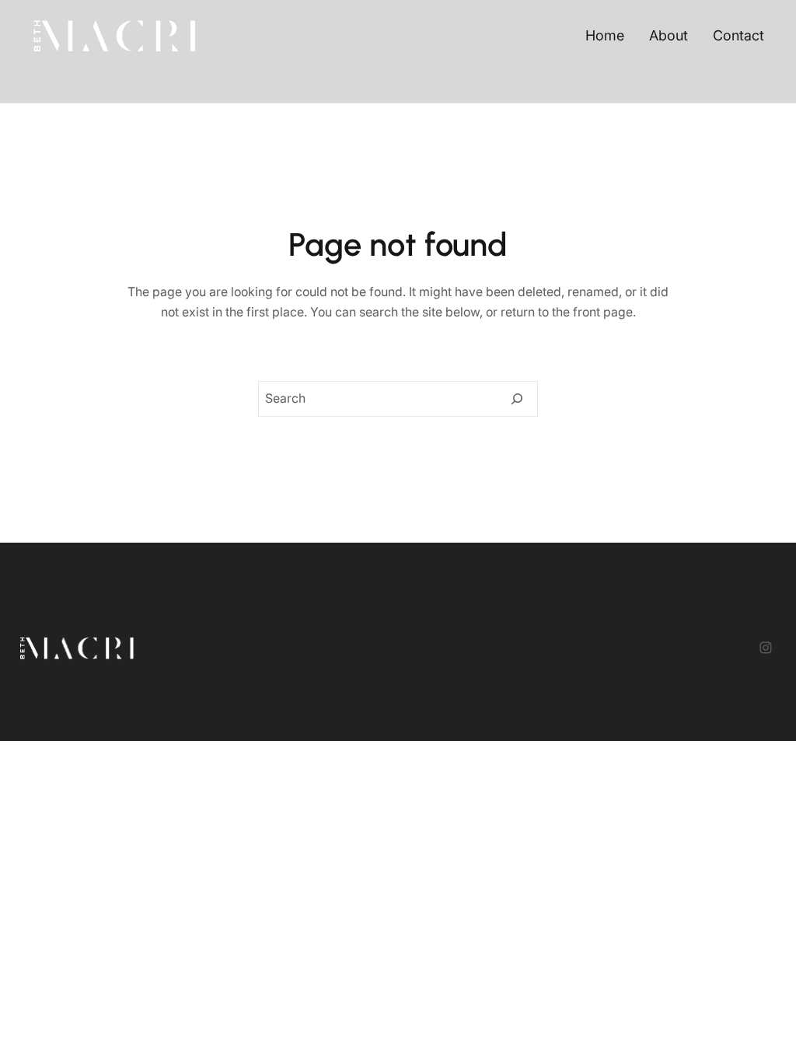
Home (604, 35)
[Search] (517, 399)
